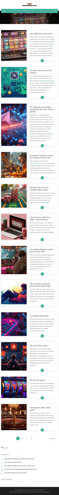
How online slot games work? (41, 33)
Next (52, 438)
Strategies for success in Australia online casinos (39, 188)
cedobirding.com (28, 490)
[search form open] (55, 11)
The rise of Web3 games (39, 345)
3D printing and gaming (39, 315)
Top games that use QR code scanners (41, 71)
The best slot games (37, 380)
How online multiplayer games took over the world (41, 250)
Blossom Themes (31, 492)
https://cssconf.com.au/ (37, 163)
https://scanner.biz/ (48, 81)
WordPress (46, 492)
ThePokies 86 (45, 202)
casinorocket (50, 44)
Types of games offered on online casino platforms (40, 218)
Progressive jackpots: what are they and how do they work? (41, 156)
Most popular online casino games (40, 408)
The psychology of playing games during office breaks (40, 284)
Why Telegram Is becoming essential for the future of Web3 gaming (42, 109)
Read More (39, 60)
